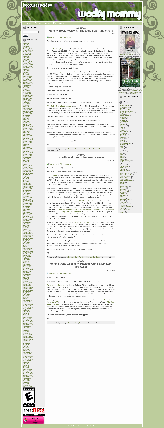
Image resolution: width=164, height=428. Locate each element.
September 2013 (28, 238)
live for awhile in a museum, (103, 210)
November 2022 (28, 96)
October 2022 (27, 98)
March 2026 (26, 47)
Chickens (123, 117)
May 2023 (26, 89)
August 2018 (27, 157)
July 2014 (26, 223)
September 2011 (28, 272)
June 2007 (26, 346)
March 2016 (26, 196)
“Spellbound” (52, 175)
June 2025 (26, 57)
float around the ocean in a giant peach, (75, 210)
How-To (83, 149)
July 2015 (26, 207)
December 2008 (28, 320)
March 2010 (26, 298)
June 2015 (26, 209)
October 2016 (27, 187)
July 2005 (26, 379)
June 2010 (26, 294)
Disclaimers (59, 23)
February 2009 (27, 317)
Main (29, 23)
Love (121, 150)
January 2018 (27, 167)
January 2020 (27, 137)
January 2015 (27, 215)
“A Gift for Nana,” (86, 201)
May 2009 (26, 313)
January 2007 (27, 353)
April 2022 (26, 106)
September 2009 (28, 307)
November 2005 (28, 373)
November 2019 (28, 140)
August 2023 (27, 85)
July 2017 (26, 176)
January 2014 (27, 232)
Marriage (122, 152)
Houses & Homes (125, 143)
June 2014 (26, 225)
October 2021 (27, 112)
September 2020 (28, 130)
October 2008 (27, 323)
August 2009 (27, 309)
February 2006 (27, 369)
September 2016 (28, 189)
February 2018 (27, 166)
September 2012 (28, 255)
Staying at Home (125, 199)
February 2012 (27, 265)
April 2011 (26, 280)
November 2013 (28, 235)
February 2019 (27, 148)
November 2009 (28, 304)
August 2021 (27, 115)
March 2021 (26, 122)
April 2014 (26, 228)
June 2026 (26, 44)
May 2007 (26, 347)
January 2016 (27, 199)
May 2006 (26, 365)
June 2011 (26, 277)
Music (122, 159)
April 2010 (26, 297)
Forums (122, 130)
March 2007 (26, 350)
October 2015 (27, 203)
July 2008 (26, 327)
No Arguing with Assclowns (129, 162)
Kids (89, 149)
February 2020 (27, 135)
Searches (123, 195)
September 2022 (28, 99)
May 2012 (26, 261)
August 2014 (27, 222)
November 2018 (28, 153)
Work (121, 211)
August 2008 (27, 326)
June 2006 (26, 363)
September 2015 (28, 205)
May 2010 (26, 296)
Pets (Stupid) (124, 170)
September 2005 (28, 376)
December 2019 (28, 138)
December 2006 (28, 355)
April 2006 (26, 366)
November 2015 (28, 202)
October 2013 (27, 236)
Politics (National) (125, 175)
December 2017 (28, 168)
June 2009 (26, 311)
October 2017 (27, 171)
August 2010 (27, 291)
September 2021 (28, 114)
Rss (140, 23)
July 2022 (26, 102)
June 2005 (26, 381)
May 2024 (26, 72)
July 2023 (26, 86)
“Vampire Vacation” (82, 222)
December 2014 (28, 216)
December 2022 (28, 95)
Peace (122, 167)
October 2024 (27, 66)
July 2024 (26, 69)
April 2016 (26, 194)
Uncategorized (124, 209)
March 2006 (26, 368)
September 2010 (28, 290)
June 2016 (26, 193)
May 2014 (26, 226)
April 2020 (26, 132)
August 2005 (27, 378)
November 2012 (28, 252)
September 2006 (28, 359)
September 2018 (28, 156)
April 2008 (26, 332)
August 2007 (27, 343)
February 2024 (27, 76)
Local (121, 149)
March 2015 (26, 212)
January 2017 (27, 183)
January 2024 (27, 78)
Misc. (121, 154)
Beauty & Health (125, 110)
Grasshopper (124, 137)
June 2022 (26, 104)
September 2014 (28, 220)
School (122, 193)
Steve (121, 201)
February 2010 (27, 300)
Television (123, 202)
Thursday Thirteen (125, 206)
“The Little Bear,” (54, 49)
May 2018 (26, 161)
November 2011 (28, 270)
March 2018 (26, 164)
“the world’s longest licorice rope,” (61, 72)
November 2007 (28, 339)
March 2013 (26, 246)
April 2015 (26, 210)
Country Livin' (124, 121)
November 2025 (28, 50)
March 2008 (26, 333)
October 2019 (27, 141)
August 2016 (27, 190)
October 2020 (27, 128)
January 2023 (27, 93)
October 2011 (27, 271)
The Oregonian (124, 203)
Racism (122, 183)
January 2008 (27, 336)
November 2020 (28, 127)
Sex (121, 196)
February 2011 (27, 283)
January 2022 (27, 109)
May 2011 (26, 278)
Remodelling (124, 191)
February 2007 (27, 352)
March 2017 (26, 181)
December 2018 (28, 151)
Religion (122, 189)
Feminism (123, 126)
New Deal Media (91, 425)
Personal (122, 169)
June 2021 (26, 118)
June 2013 (26, 242)
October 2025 (27, 52)
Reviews (101, 149)
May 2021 (26, 119)
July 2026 (26, 43)
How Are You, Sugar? (127, 54)
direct (123, 88)
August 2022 (27, 101)
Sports (122, 198)
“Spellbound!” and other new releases (80, 157)
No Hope (122, 165)
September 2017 (28, 173)
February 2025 (27, 62)
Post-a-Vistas (124, 179)
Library (94, 149)
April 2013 (26, 245)
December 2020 (28, 125)
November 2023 (28, 80)
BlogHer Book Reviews (127, 113)
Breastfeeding (124, 115)
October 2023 (27, 82)
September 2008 (28, 324)
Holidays (122, 140)
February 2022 (27, 108)
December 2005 (28, 372)
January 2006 (27, 371)
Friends (122, 133)
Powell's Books (133, 92)
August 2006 (27, 360)
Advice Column (125, 105)
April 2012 (26, 262)
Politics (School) (125, 176)
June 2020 (26, 131)
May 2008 (26, 330)
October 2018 (27, 154)
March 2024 (26, 75)
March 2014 (26, 229)
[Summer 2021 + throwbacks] (59, 37)
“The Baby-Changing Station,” (59, 106)
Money (122, 156)
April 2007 (26, 349)
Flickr (121, 127)
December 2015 (28, 200)
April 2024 (26, 73)
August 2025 (27, 54)
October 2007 (27, 340)
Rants (122, 185)
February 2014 (27, 231)
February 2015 (27, 213)
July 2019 (26, 144)
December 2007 (28, 337)
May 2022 (26, 105)
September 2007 (28, 342)
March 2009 (26, 316)
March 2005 (26, 385)
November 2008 (28, 322)
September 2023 (28, 83)
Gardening (123, 134)
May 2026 (26, 46)
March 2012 (26, 264)
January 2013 (27, 249)
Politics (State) (124, 178)
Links (47, 23)
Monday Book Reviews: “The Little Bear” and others (81, 30)
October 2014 (27, 219)
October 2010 (27, 288)
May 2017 (26, 179)
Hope (77, 149)
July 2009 (26, 310)
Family (122, 124)
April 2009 (26, 314)
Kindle (133, 93)
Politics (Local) (124, 173)
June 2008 (26, 329)
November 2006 (28, 356)
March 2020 (26, 134)
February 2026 (27, 49)
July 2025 (26, 56)
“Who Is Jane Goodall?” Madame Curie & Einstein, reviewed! (81, 265)
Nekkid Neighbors (125, 160)
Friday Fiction (124, 131)
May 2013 (26, 244)
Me (121, 153)
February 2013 (27, 248)
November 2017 (28, 170)
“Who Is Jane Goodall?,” (57, 285)
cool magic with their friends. (69, 212)
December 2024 (28, 65)
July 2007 (26, 345)
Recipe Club (124, 186)
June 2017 (26, 177)
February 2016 (27, 197)
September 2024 (28, 67)
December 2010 (28, 285)
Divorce (122, 123)
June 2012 (26, 259)
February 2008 (27, 334)
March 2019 (26, 147)
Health (122, 139)
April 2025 (26, 59)
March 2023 (26, 91)
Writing (122, 212)
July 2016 (26, 192)
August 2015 (27, 206)
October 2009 (27, 306)
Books (71, 149)
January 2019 (27, 150)
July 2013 (26, 241)
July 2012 (26, 258)
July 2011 (26, 275)
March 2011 (26, 281)
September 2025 (28, 53)
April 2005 (26, 384)
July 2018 (26, 158)
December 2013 (28, 233)
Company (123, 118)
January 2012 (27, 267)
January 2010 (27, 301)
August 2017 (27, 174)
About (38, 23)
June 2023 (26, 88)
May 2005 (26, 382)
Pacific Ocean (124, 166)
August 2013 (27, 239)
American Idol (124, 107)
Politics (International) (127, 172)
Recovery (123, 188)
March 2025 (26, 60)
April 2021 (26, 121)
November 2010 (28, 287)
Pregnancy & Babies (126, 180)
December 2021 (28, 111)
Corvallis (122, 120)
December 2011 (28, 268)
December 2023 (28, 79)
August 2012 (27, 257)
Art (121, 108)
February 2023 (27, 92)
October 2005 (27, 375)
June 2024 (26, 70)
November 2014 (28, 218)
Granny (122, 136)
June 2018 (26, 160)
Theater (122, 205)
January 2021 (27, 124)
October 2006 (27, 358)
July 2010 (26, 293)
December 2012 (28, 251)
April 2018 (26, 163)
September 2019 (28, 143)
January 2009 (27, 319)
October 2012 (27, 254)
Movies (122, 157)
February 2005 (27, 386)
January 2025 (27, 63)
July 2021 (26, 117)
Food (121, 128)
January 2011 (27, 284)
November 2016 (28, 186)
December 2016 (28, 184)
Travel (122, 208)
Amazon (134, 90)
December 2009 (28, 303)
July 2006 (26, 362)
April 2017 (26, 180)
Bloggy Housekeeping (127, 111)
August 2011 (27, 274)
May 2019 (26, 145)
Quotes (122, 182)
